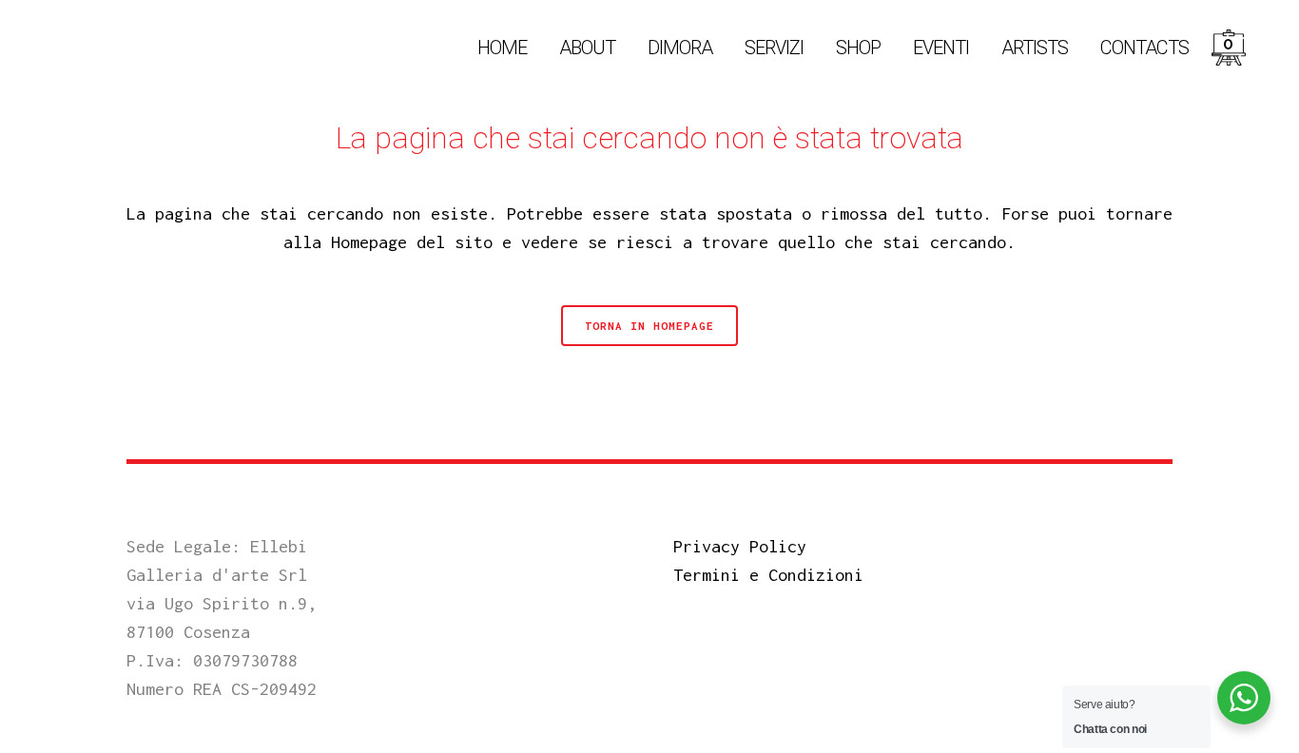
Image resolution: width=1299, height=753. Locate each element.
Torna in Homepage (649, 325)
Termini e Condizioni (768, 575)
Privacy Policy (739, 546)
